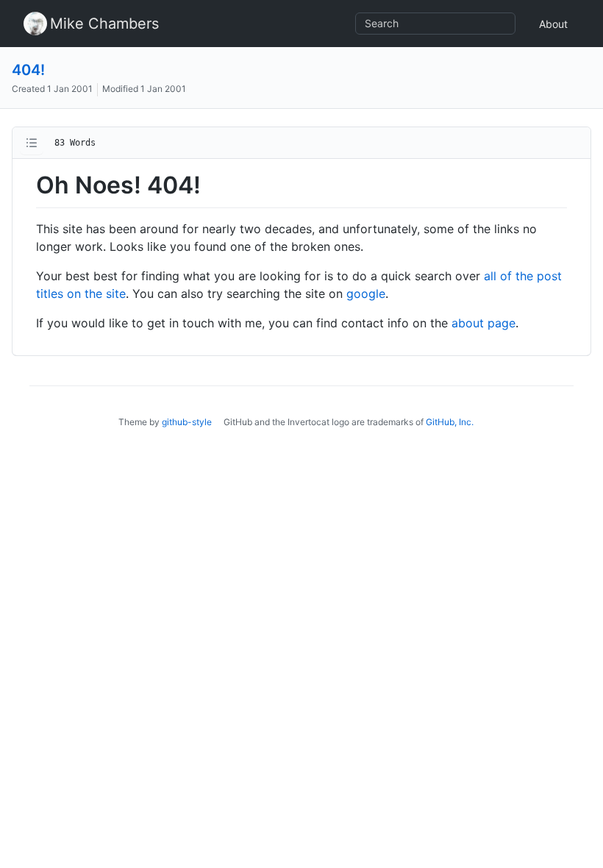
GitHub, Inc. (450, 421)
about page (483, 323)
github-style (187, 421)
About (553, 24)
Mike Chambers (104, 23)
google (365, 293)
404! (28, 70)
